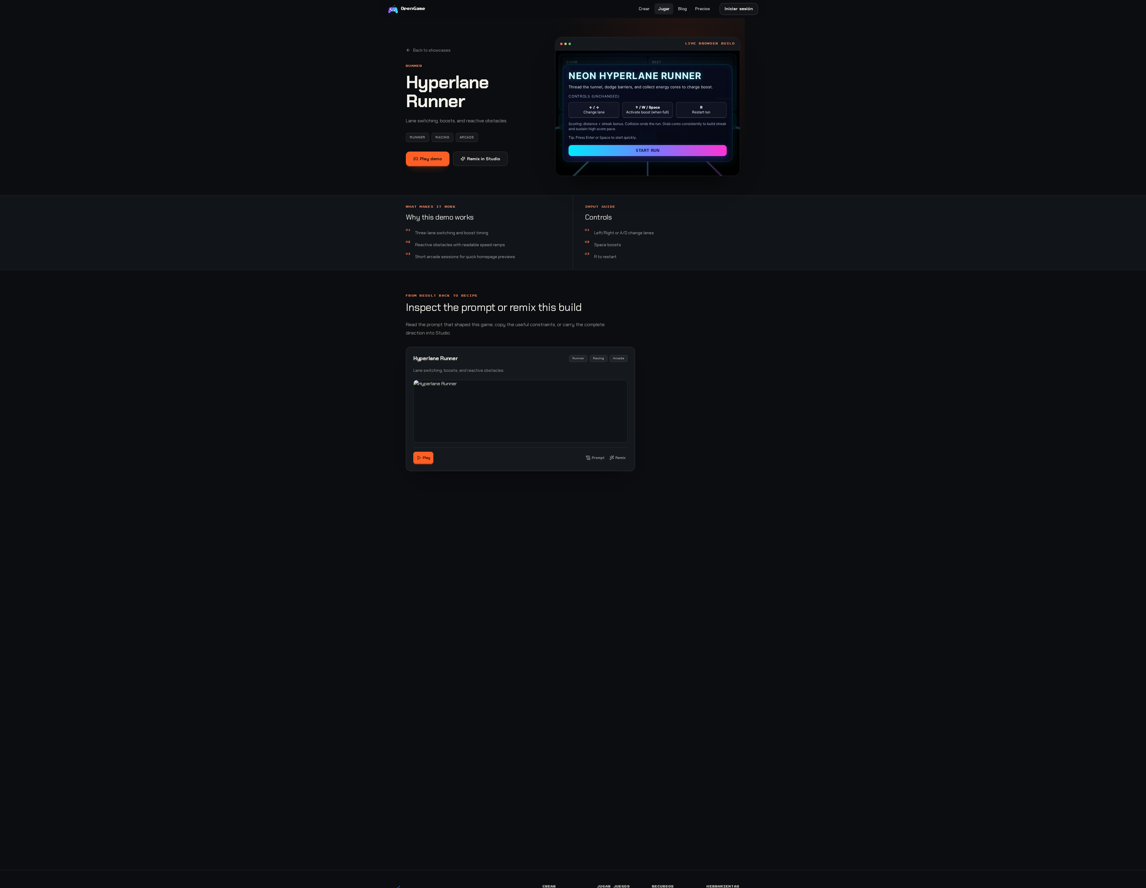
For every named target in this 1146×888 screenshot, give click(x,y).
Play (426, 457)
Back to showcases (432, 50)
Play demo (431, 158)
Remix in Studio (483, 158)
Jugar (664, 8)
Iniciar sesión (739, 8)
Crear (644, 8)
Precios (702, 8)
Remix (620, 457)
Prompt (598, 457)
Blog (682, 8)
